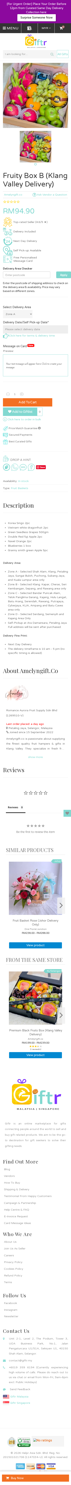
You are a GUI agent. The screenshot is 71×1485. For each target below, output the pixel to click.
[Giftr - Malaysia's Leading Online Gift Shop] (35, 41)
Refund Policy (13, 1275)
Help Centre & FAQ (16, 1209)
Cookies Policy (13, 1269)
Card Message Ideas (17, 1223)
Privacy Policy (13, 1262)
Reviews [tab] (13, 807)
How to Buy (12, 1182)
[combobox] (29, 54)
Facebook (10, 1303)
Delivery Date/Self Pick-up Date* (26, 322)
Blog (7, 1169)
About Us (10, 1242)
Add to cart (28, 402)
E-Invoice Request (16, 1216)
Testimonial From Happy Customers (28, 1196)
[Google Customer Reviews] (48, 1443)
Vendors (9, 1176)
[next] (61, 906)
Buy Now (17, 1478)
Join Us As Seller (14, 1248)
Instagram (10, 1310)
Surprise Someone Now (37, 17)
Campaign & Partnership (20, 1203)
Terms (8, 1282)
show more (35, 757)
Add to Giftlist (21, 412)
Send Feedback (20, 1389)
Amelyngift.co (13, 194)
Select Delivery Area (17, 307)
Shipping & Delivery (16, 1189)
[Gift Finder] (30, 28)
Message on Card (18, 346)
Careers (9, 1255)
